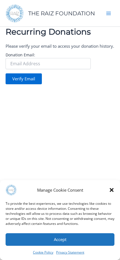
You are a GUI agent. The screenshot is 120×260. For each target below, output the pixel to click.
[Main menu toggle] (108, 13)
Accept (60, 239)
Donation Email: (20, 54)
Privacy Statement (70, 252)
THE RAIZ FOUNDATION (61, 13)
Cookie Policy (43, 252)
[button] (111, 190)
